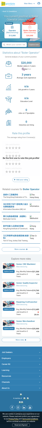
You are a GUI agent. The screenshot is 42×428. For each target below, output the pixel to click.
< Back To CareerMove (9, 11)
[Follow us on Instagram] (18, 407)
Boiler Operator (29, 30)
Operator (12, 30)
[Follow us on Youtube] (30, 407)
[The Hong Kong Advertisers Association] (24, 398)
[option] (12, 31)
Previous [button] (3, 31)
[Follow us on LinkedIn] (24, 407)
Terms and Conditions (30, 419)
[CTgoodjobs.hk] (21, 394)
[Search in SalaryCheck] (26, 69)
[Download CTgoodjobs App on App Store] (20, 402)
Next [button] (39, 31)
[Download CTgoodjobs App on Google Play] (22, 402)
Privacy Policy (14, 419)
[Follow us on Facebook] (12, 407)
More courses (20, 249)
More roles (20, 340)
